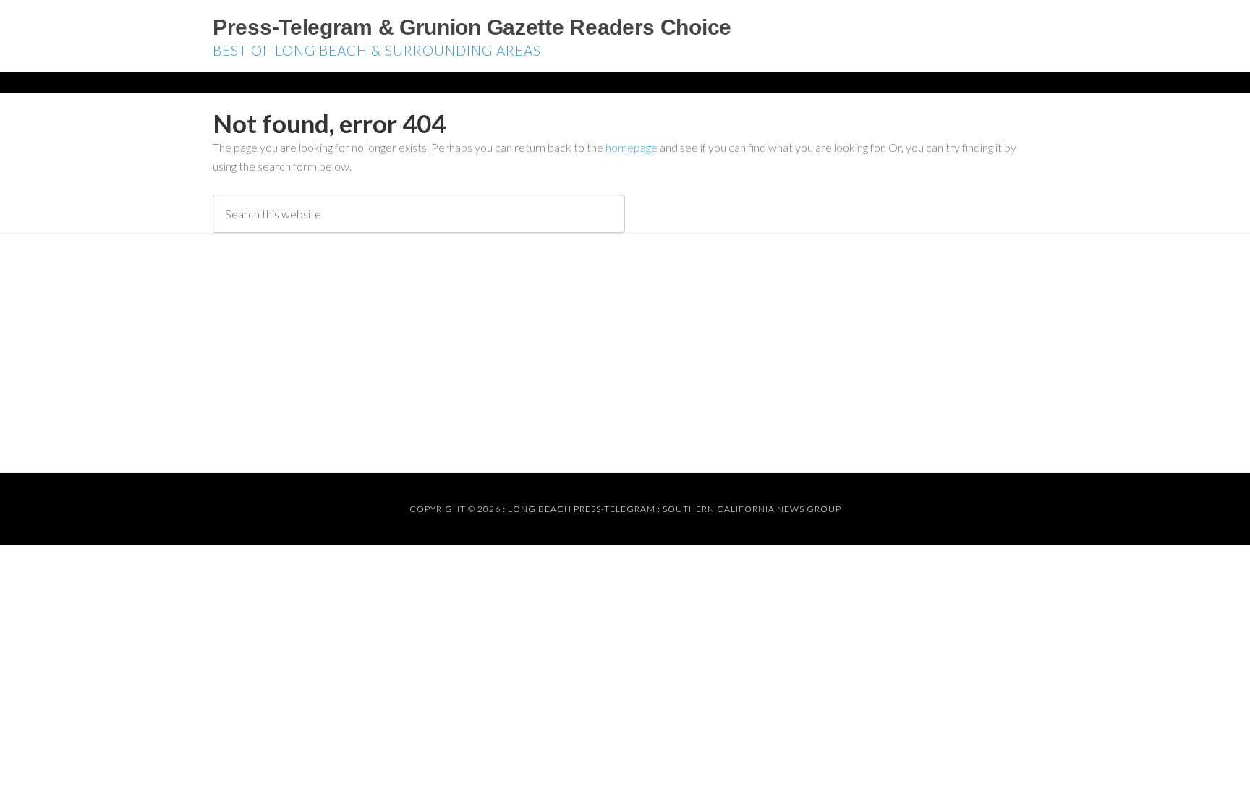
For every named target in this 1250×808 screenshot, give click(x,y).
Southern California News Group (752, 508)
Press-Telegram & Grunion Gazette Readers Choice (472, 27)
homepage (631, 147)
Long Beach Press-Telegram (581, 508)
